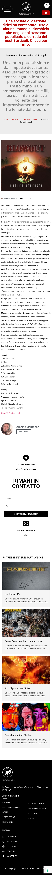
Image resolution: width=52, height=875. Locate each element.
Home (6, 119)
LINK (26, 535)
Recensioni (16, 119)
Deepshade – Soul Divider (18, 735)
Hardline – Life (12, 594)
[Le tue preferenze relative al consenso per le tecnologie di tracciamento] (47, 870)
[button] (7, 9)
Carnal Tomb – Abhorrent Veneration (24, 641)
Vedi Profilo (23, 432)
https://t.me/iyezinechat (26, 469)
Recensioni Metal (30, 119)
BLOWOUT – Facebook (10, 413)
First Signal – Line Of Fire (17, 688)
